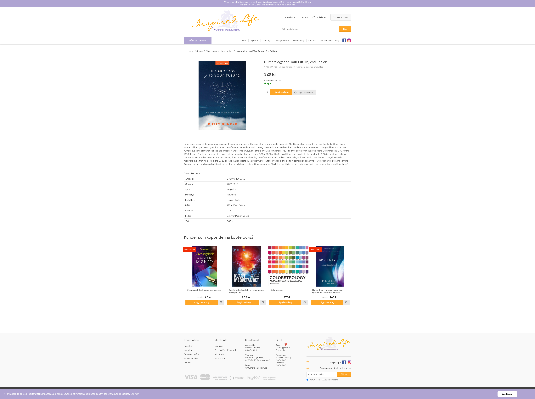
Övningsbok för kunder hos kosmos (204, 290)
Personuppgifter (192, 354)
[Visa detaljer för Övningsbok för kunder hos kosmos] (205, 266)
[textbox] (310, 29)
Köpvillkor (188, 345)
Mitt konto (219, 354)
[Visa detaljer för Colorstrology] (288, 266)
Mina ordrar (220, 358)
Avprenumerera (331, 379)
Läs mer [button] (135, 394)
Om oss (188, 362)
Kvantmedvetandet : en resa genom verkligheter (246, 291)
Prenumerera (314, 379)
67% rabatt (189, 249)
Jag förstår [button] (507, 394)
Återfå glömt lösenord (225, 350)
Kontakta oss (190, 350)
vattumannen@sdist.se (256, 367)
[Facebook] (344, 39)
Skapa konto (290, 17)
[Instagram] (349, 39)
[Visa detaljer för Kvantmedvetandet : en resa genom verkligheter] (247, 266)
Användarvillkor (191, 358)
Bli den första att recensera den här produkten (301, 66)
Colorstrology (277, 290)
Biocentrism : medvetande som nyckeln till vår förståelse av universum (327, 293)
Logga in (304, 17)
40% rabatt (315, 249)
